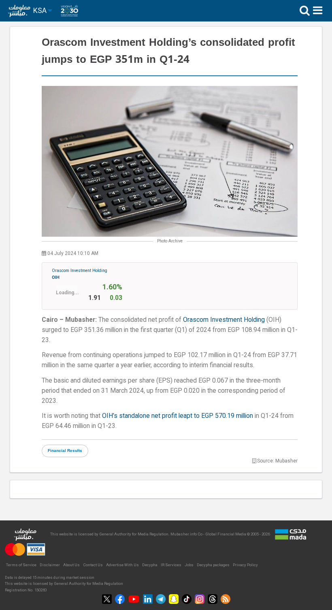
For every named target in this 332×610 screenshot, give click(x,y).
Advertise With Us (122, 565)
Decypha (149, 565)
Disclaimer (50, 565)
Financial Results (65, 450)
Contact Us (93, 565)
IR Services (171, 565)
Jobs (189, 565)
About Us (71, 565)
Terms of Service (21, 565)
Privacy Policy (245, 565)
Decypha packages (213, 565)
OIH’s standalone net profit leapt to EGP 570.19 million (177, 416)
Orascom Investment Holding (79, 274)
